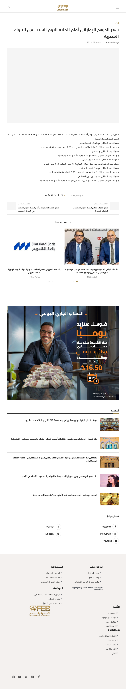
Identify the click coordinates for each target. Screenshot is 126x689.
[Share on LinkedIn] (52, 195)
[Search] (8, 7)
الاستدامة (57, 566)
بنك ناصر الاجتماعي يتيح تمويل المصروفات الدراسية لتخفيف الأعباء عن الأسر (59, 476)
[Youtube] (20, 677)
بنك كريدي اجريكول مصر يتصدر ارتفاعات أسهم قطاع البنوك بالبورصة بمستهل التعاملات (54, 438)
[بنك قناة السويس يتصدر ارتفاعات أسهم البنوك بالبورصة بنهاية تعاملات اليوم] (34, 247)
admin (109, 42)
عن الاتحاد (114, 629)
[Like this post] (62, 195)
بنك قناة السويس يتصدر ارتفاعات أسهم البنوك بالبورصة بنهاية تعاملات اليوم (34, 270)
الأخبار (116, 606)
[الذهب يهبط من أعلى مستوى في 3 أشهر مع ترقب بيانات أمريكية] (109, 499)
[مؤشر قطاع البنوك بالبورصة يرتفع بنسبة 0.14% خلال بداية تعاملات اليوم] (109, 424)
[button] (11, 255)
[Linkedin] (32, 677)
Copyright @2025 (79, 587)
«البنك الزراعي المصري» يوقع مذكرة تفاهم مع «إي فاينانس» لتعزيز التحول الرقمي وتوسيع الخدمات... (91, 270)
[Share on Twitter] (55, 195)
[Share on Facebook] (58, 195)
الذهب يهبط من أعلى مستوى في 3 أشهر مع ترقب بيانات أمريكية (65, 494)
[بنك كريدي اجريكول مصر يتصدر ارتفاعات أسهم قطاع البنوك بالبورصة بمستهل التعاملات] (109, 443)
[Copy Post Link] (49, 195)
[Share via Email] (46, 195)
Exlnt (90, 587)
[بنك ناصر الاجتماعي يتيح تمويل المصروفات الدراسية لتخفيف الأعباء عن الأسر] (109, 480)
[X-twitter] (26, 677)
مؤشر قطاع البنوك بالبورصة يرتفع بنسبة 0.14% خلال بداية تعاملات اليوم (61, 420)
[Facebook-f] (39, 677)
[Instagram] (13, 677)
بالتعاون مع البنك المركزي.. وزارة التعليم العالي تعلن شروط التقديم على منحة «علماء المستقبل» (55, 459)
